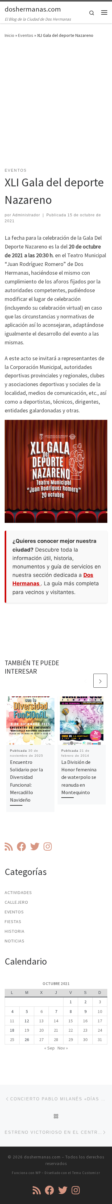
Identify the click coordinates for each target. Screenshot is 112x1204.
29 (70, 1039)
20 (41, 1030)
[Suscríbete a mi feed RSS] (9, 846)
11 (12, 1021)
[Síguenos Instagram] (48, 846)
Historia (15, 931)
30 (85, 1039)
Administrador (26, 215)
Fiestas (13, 921)
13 (41, 1021)
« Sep (49, 1048)
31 (100, 1039)
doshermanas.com (42, 1157)
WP (38, 1173)
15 (70, 1021)
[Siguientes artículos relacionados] (100, 681)
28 (56, 1039)
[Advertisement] (56, 107)
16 (85, 1021)
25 (12, 1039)
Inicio (9, 35)
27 (41, 1039)
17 (100, 1021)
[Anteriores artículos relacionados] (85, 681)
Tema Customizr (86, 1173)
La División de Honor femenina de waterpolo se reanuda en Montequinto (78, 777)
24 (100, 1030)
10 (100, 1011)
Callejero (16, 902)
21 (56, 1030)
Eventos (25, 35)
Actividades (18, 892)
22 (70, 1030)
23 (85, 1030)
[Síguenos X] (35, 846)
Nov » (63, 1048)
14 (56, 1021)
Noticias (15, 941)
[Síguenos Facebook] (21, 846)
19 (27, 1030)
